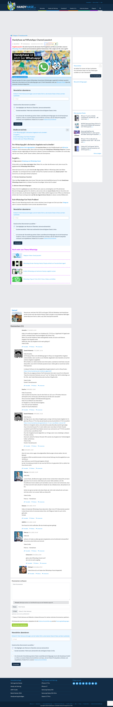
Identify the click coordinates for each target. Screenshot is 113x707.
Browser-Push (61, 82)
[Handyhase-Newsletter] (74, 683)
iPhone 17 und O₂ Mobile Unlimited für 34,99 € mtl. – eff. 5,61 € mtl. (89, 117)
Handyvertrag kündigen (17, 696)
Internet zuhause (84, 8)
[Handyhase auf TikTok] (96, 683)
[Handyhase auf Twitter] (83, 683)
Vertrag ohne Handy (16, 683)
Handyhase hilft (23, 35)
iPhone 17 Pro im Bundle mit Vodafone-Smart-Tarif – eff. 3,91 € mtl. (90, 140)
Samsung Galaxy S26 (47, 689)
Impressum (38, 703)
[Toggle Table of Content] (66, 130)
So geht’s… (17, 134)
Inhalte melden (69, 703)
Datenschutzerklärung (45, 621)
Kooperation (86, 703)
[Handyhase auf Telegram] (77, 683)
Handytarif (64, 8)
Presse (80, 703)
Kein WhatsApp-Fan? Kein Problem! (24, 136)
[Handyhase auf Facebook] (86, 683)
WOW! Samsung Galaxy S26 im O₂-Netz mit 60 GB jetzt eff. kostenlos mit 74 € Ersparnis (91, 125)
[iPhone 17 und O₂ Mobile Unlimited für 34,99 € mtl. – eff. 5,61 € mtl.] (77, 118)
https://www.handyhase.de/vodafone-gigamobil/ (38, 371)
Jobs (101, 2)
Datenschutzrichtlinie (50, 119)
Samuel (14, 310)
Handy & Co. (73, 8)
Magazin (94, 8)
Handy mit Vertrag (53, 8)
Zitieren (33, 346)
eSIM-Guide (14, 689)
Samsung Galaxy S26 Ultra (49, 693)
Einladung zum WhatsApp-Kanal (31, 161)
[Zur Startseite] (11, 35)
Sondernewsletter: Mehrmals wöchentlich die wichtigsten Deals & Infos (36, 110)
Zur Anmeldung (95, 76)
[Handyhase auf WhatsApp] (80, 683)
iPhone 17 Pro (46, 683)
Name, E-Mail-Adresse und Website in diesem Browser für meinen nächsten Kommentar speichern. (41, 617)
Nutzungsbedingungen (62, 621)
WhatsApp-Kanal (17, 48)
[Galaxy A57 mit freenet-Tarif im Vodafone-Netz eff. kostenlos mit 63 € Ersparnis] (77, 148)
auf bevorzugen (49, 44)
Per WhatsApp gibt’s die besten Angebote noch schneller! (30, 132)
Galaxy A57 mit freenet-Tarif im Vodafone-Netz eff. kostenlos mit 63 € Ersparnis (90, 148)
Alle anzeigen (97, 153)
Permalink (25, 346)
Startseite (42, 8)
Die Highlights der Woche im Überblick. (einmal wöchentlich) (33, 107)
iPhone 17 (44, 686)
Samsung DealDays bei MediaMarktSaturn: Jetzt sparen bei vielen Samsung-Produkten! (90, 132)
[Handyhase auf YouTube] (92, 683)
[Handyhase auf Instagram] (89, 683)
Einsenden (18, 124)
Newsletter (88, 2)
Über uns (32, 703)
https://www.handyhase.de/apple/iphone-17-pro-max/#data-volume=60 (44, 423)
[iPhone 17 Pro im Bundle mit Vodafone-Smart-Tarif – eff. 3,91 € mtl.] (77, 141)
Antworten (39, 346)
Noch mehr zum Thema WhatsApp (24, 139)
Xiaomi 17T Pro (46, 696)
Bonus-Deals (95, 2)
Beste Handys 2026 (16, 693)
